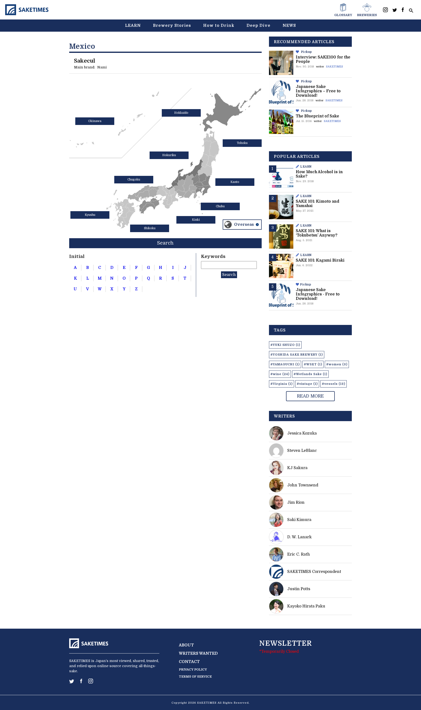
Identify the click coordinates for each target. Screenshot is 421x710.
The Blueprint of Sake (317, 116)
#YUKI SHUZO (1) (285, 345)
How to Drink (218, 25)
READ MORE (310, 396)
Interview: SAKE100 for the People (323, 59)
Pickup (306, 52)
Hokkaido (181, 112)
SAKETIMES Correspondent (314, 571)
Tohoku (242, 143)
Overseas (244, 224)
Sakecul (84, 61)
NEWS (289, 25)
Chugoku (133, 179)
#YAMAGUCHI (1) (285, 364)
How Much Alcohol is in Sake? (319, 174)
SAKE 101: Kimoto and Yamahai (317, 203)
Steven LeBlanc (302, 450)
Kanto (234, 182)
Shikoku (149, 228)
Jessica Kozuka (302, 433)
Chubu (220, 206)
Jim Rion (296, 502)
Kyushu (90, 215)
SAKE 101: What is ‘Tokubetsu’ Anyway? (316, 233)
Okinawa (94, 121)
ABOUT (186, 645)
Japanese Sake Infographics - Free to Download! (318, 294)
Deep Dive (258, 25)
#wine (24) (279, 374)
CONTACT (189, 662)
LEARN (133, 25)
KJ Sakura (297, 468)
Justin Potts (298, 589)
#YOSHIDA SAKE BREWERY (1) (296, 354)
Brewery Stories (172, 25)
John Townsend (302, 485)
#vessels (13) (333, 384)
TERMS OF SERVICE (195, 676)
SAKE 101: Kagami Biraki (320, 260)
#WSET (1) (313, 364)
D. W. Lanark (299, 537)
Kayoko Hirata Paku (306, 606)
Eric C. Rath (298, 554)
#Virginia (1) (281, 384)
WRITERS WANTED (198, 653)
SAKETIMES (334, 66)
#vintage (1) (307, 384)
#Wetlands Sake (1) (310, 374)
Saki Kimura (299, 520)
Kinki (196, 219)
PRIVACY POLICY (193, 669)
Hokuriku (169, 155)
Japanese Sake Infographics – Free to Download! (318, 91)
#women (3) (336, 364)
